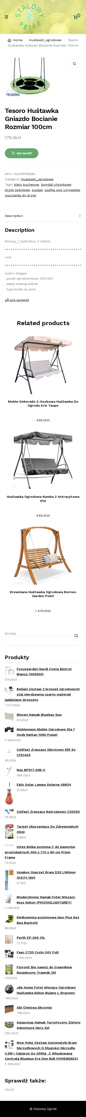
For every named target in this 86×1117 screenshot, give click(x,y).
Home (18, 40)
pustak (37, 190)
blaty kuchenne (26, 185)
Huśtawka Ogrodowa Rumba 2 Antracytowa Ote (43, 499)
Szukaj (10, 633)
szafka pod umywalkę (62, 190)
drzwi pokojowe (17, 190)
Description (14, 216)
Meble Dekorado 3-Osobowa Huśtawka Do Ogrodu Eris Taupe (43, 403)
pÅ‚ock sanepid (17, 300)
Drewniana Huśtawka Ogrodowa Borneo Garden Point (43, 594)
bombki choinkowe (56, 185)
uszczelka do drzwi (20, 195)
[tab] (43, 216)
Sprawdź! (24, 153)
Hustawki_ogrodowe (45, 40)
